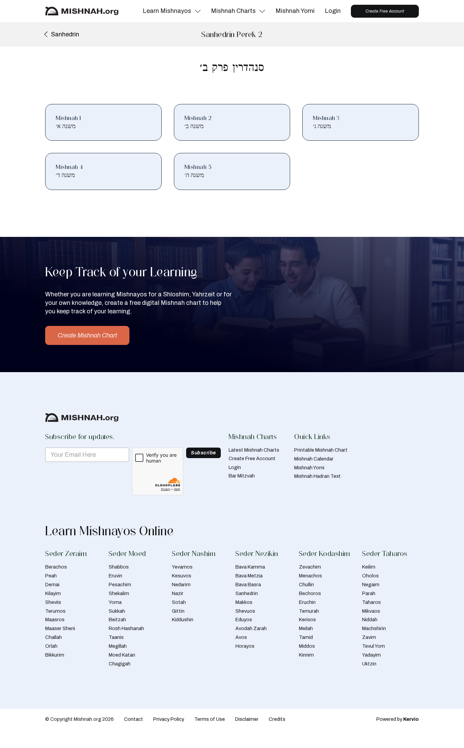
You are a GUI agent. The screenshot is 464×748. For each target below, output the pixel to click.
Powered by (397, 719)
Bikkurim (54, 655)
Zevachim (310, 567)
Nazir (177, 593)
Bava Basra (248, 584)
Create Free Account (384, 11)
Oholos (370, 575)
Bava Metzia (249, 575)
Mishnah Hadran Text (317, 476)
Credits (277, 719)
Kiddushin (182, 619)
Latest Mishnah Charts (254, 450)
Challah (53, 637)
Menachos (310, 575)
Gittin (178, 611)
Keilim (368, 567)
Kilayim (53, 593)
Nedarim (181, 584)
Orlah (51, 646)
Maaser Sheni (60, 628)
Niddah (369, 619)
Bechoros (310, 593)
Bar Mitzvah (242, 476)
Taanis (116, 637)
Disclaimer (246, 719)
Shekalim (119, 593)
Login (333, 10)
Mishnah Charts (233, 10)
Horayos (244, 646)
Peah (51, 575)
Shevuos (245, 611)
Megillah (118, 646)
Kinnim (306, 655)
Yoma (115, 602)
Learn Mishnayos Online (109, 530)
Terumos (55, 611)
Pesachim (120, 584)
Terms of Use (209, 719)
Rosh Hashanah (126, 628)
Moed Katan (122, 655)
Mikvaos (371, 611)
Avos (241, 637)
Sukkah (117, 611)
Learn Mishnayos (167, 10)
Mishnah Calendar (314, 459)
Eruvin (115, 575)
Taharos (371, 602)
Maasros (55, 619)
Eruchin (307, 602)
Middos (307, 646)
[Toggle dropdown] (198, 11)
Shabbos (119, 567)
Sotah (179, 602)
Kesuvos (181, 575)
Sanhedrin (246, 593)
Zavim (369, 637)
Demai (52, 584)
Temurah (309, 611)
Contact (133, 719)
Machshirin (374, 628)
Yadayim (371, 655)
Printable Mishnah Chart (320, 450)
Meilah (306, 628)
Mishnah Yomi (295, 10)
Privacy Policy (168, 719)
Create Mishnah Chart (87, 335)
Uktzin (369, 663)
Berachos (56, 567)
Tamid (306, 637)
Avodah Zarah (251, 628)
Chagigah (119, 663)
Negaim (370, 584)
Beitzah (117, 619)
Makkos (243, 602)
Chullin (306, 584)
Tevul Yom (373, 646)
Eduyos (243, 619)
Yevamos (182, 567)
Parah (368, 593)
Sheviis (53, 602)
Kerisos (307, 619)
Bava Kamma (250, 567)
